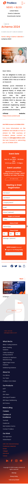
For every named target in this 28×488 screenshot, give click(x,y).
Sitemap (14, 473)
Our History (6, 375)
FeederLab (6, 423)
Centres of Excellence (7, 415)
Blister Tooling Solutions (10, 345)
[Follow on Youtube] (21, 460)
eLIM (4, 391)
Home (3, 37)
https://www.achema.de (11, 116)
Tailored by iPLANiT (14, 480)
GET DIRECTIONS (14, 179)
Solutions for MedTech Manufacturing (9, 359)
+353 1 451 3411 (8, 331)
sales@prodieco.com (10, 333)
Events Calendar (14, 13)
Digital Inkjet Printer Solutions (9, 364)
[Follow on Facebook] (11, 460)
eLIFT (4, 389)
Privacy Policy (19, 250)
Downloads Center (14, 16)
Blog (8, 37)
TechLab (5, 420)
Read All (14, 310)
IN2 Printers (6, 403)
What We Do (7, 341)
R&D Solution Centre (9, 426)
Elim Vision (6, 394)
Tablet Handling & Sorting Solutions (8, 354)
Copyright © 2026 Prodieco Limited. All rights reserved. (14, 468)
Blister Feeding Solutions (7, 349)
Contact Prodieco (8, 429)
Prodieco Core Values (9, 381)
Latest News (14, 11)
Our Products (8, 385)
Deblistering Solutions (9, 368)
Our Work (6, 433)
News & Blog (7, 408)
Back (7, 24)
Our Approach (7, 437)
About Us (6, 372)
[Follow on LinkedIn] (7, 460)
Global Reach (7, 439)
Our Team (6, 378)
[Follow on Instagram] (16, 460)
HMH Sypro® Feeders (9, 397)
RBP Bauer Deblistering (10, 400)
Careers (6, 411)
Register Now (14, 253)
